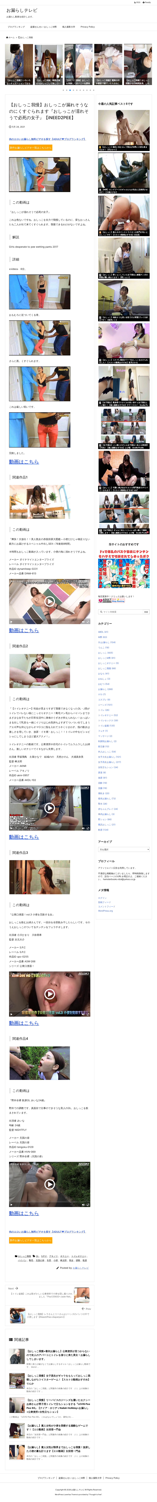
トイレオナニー (78, 1256)
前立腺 (103, 746)
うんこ (103, 647)
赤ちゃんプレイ (108, 809)
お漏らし (105, 689)
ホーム (12, 37)
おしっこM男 (106, 658)
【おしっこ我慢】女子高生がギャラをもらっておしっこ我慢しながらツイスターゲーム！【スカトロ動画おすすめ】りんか (58, 1379)
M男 (102, 637)
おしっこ (105, 652)
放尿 (102, 777)
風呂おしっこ (106, 824)
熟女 (71, 1260)
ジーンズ (105, 704)
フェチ (103, 730)
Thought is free (95, 1494)
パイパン (22, 1260)
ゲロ (102, 694)
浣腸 (102, 788)
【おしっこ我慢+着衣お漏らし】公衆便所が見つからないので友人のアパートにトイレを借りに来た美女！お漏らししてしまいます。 (58, 1355)
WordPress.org (105, 910)
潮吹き (103, 793)
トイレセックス (108, 720)
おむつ (103, 684)
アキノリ (53, 1256)
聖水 (102, 803)
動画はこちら (24, 462)
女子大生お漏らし (109, 757)
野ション (105, 819)
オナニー (64, 1256)
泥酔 (102, 783)
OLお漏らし (107, 642)
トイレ (103, 710)
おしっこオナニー (108, 663)
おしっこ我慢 (27, 37)
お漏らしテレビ (81, 1267)
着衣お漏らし (107, 798)
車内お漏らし (106, 814)
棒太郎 (63, 1260)
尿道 (102, 772)
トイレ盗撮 (106, 725)
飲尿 (85, 1260)
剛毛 (31, 1260)
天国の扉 (40, 1260)
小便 (56, 1260)
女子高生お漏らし (109, 762)
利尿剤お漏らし (107, 741)
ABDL (103, 632)
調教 (78, 1260)
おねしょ (104, 678)
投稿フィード (104, 902)
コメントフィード (106, 906)
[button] (10, 63)
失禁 (49, 1260)
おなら (103, 673)
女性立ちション (108, 767)
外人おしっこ (107, 751)
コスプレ (104, 699)
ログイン (102, 898)
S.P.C (44, 1256)
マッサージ (105, 736)
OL (37, 1256)
